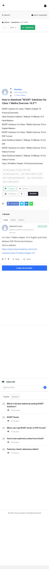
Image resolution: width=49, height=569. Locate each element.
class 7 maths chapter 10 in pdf (31, 174)
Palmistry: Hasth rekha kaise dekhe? (23, 449)
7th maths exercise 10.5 (11, 174)
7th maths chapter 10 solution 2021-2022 (16, 170)
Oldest (13, 220)
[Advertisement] (24, 58)
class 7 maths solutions (35, 178)
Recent (21, 220)
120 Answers (15, 410)
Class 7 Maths (20, 95)
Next (12, 27)
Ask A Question (40, 15)
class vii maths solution (11, 182)
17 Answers (15, 453)
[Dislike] (11, 96)
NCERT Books (13, 417)
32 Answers (15, 421)
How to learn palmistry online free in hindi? (25, 439)
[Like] (11, 88)
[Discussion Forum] (24, 5)
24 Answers (15, 442)
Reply (17, 259)
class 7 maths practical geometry (14, 178)
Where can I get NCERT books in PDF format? (26, 428)
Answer (33, 193)
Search (7, 15)
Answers (15, 397)
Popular (6, 397)
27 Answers (15, 431)
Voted (5, 220)
